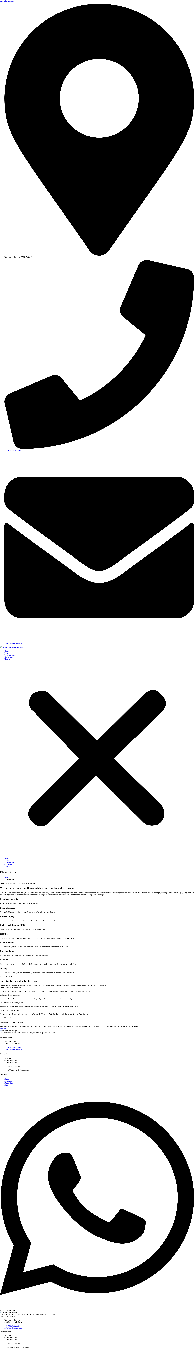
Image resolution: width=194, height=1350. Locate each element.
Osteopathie (8, 657)
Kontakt (7, 659)
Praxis (6, 653)
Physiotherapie (9, 655)
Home (6, 651)
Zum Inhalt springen (7, 1)
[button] (97, 759)
